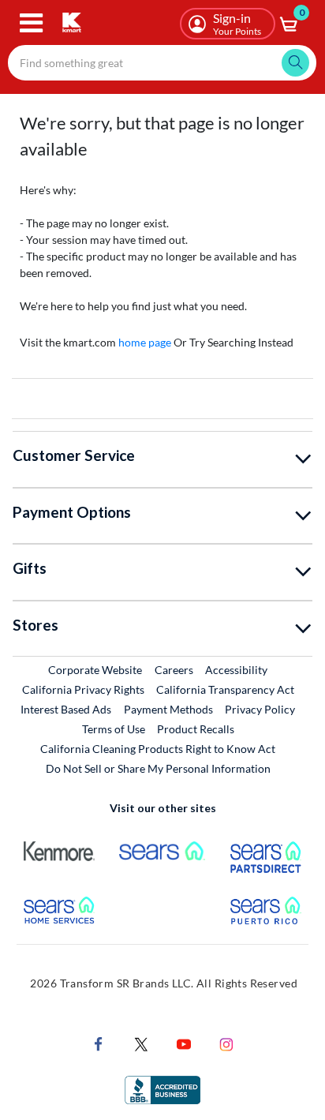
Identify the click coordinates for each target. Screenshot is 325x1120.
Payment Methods (168, 709)
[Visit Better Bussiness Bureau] (162, 1088)
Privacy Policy (260, 709)
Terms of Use (113, 729)
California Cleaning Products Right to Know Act (157, 748)
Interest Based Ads (66, 709)
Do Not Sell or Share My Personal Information (158, 768)
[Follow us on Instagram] (226, 1042)
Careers (175, 669)
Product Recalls (196, 728)
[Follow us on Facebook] (98, 1042)
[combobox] (162, 63)
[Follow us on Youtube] (184, 1042)
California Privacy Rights (83, 689)
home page (144, 342)
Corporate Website (96, 669)
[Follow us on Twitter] (141, 1042)
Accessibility (236, 669)
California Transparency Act (225, 689)
